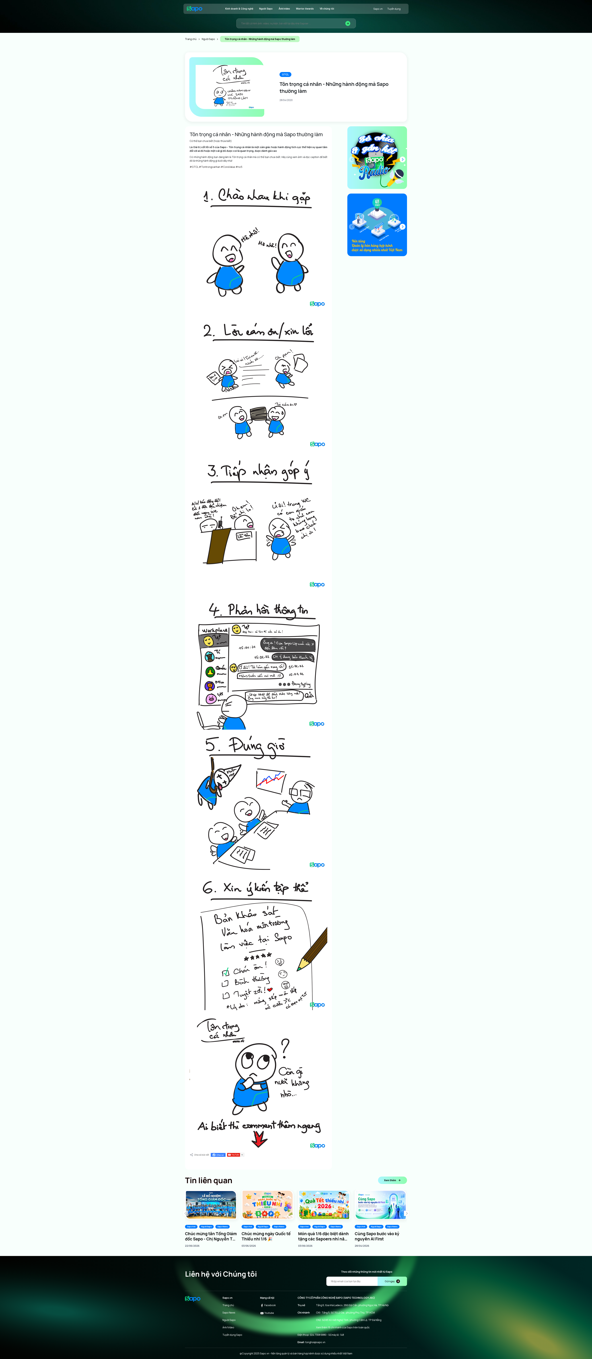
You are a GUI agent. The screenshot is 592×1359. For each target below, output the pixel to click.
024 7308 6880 (318, 1334)
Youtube (269, 1313)
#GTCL (194, 167)
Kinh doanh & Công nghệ (239, 8)
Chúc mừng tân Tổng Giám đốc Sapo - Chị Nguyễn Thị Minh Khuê (211, 1236)
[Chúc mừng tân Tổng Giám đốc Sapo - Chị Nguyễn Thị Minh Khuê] (211, 1205)
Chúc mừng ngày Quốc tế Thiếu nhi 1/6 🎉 (266, 1236)
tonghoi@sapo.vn (315, 1342)
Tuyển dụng (394, 8)
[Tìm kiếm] (347, 23)
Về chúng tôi (327, 8)
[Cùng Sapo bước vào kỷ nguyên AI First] (381, 1205)
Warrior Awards (305, 8)
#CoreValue (227, 167)
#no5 (238, 167)
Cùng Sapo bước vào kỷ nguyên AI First (377, 1236)
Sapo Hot (191, 1226)
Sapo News (222, 1226)
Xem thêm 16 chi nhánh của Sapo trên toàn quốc (343, 1327)
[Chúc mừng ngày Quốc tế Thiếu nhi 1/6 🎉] (268, 1205)
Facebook (270, 1305)
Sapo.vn (378, 8)
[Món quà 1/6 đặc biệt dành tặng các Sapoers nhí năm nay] (324, 1205)
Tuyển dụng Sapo (232, 1334)
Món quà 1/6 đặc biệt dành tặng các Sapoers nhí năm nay (323, 1236)
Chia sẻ (220, 1154)
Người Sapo (266, 8)
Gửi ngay (390, 1281)
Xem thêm (390, 1180)
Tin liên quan (208, 1180)
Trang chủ (228, 1305)
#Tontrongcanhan (209, 167)
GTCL (285, 74)
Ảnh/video (284, 8)
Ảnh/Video (228, 1327)
